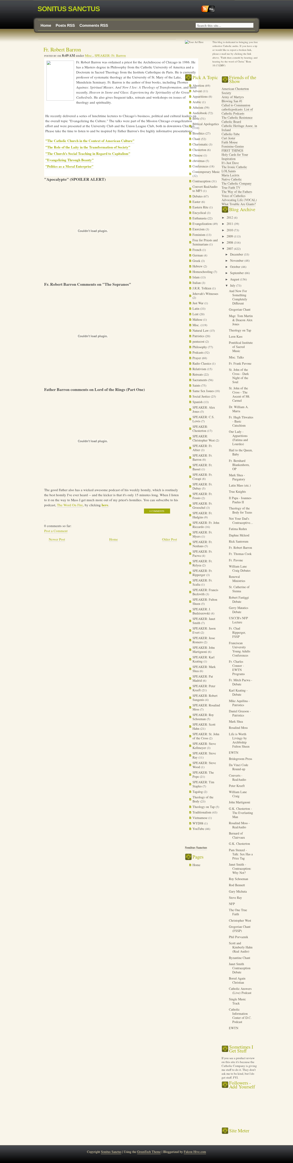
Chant (197, 139)
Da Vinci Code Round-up (238, 767)
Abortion (199, 85)
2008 (230, 242)
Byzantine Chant (239, 958)
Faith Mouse (230, 142)
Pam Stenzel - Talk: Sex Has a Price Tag (241, 854)
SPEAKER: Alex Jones (204, 409)
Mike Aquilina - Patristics (239, 703)
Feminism (199, 234)
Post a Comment (56, 530)
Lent (196, 314)
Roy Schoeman (238, 879)
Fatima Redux (238, 529)
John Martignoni (239, 802)
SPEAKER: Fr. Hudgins (202, 515)
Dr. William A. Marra (239, 409)
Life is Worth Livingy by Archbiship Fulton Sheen (239, 740)
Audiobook (200, 113)
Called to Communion (236, 105)
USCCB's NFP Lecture (238, 620)
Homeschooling (203, 271)
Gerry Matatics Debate (238, 610)
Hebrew (198, 266)
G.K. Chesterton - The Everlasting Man (241, 812)
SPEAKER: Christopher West (204, 438)
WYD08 (198, 823)
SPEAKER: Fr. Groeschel (202, 505)
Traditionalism (202, 812)
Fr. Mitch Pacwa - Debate (240, 682)
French (197, 250)
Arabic (197, 102)
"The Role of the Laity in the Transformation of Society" (87, 147)
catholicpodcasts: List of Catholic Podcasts (237, 111)
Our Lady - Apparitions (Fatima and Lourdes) (238, 437)
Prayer (197, 358)
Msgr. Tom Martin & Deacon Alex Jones (241, 320)
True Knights (237, 491)
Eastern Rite (201, 207)
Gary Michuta (238, 891)
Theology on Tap (204, 807)
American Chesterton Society (235, 90)
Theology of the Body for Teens (240, 510)
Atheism (198, 107)
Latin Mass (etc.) (240, 485)
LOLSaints (229, 171)
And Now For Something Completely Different (238, 297)
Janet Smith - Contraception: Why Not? (240, 868)
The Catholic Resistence (237, 117)
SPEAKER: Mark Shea (204, 669)
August (235, 279)
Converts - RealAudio (237, 777)
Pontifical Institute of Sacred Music (241, 346)
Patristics (199, 336)
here (105, 504)
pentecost (199, 341)
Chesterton (200, 150)
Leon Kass (235, 336)
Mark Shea (236, 721)
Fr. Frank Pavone (240, 363)
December (237, 254)
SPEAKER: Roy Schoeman (203, 717)
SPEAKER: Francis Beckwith (205, 592)
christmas (199, 161)
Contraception (202, 181)
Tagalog (198, 791)
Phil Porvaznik (238, 937)
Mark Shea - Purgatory (237, 477)
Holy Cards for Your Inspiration (235, 156)
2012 (230, 217)
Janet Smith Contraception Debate (239, 968)
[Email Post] (44, 518)
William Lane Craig (238, 794)
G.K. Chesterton (239, 843)
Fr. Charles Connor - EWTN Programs (237, 667)
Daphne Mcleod (239, 535)
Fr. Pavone (236, 560)
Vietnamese (200, 818)
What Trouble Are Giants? (239, 204)
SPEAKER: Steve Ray (204, 755)
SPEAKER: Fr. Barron (110, 55)
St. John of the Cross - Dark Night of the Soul (239, 375)
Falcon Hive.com (195, 1152)
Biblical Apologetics (206, 124)
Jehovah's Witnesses (205, 293)
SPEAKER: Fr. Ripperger (202, 572)
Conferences (201, 166)
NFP (232, 904)
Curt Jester (228, 138)
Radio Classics (202, 363)
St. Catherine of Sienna (239, 589)
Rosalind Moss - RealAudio (239, 825)
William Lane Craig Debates (239, 568)
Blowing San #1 (232, 101)
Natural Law (201, 330)
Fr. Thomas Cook (240, 554)
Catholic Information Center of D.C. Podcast (240, 1015)
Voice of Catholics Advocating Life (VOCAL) (239, 198)
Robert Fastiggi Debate (239, 599)
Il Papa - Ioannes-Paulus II (240, 500)
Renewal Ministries (237, 578)
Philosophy (200, 347)
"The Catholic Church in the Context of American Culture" (89, 140)
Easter (197, 201)
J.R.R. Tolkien (202, 288)
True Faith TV (231, 187)
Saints (197, 385)
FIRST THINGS (232, 150)
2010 (230, 230)
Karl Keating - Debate (238, 692)
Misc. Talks (236, 357)
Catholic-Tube (231, 134)
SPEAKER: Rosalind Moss (206, 707)
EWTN (233, 752)
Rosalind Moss (238, 727)
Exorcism (199, 229)
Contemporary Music (206, 172)
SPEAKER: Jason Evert (204, 630)
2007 (230, 248)
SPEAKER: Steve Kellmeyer (204, 745)
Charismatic (201, 144)
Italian (197, 282)
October (235, 266)
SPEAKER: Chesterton (200, 428)
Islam (197, 277)
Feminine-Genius (233, 146)
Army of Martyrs (233, 97)
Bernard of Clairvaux (237, 835)
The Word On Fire (70, 505)
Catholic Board (231, 121)
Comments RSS (93, 25)
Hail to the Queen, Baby (241, 452)
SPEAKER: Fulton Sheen (205, 601)
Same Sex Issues (204, 391)
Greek (197, 260)
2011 (230, 223)
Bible (196, 118)
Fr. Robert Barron (62, 49)
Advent (198, 91)
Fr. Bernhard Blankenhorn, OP (239, 464)
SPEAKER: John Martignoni (204, 649)
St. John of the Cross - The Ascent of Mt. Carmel (239, 394)
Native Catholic (232, 179)
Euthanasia (200, 218)
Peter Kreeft (237, 785)
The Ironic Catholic (234, 167)
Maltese (198, 319)
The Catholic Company (237, 183)
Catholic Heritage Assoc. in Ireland (239, 128)
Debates (198, 196)
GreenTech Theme (149, 1152)
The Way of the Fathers (237, 191)
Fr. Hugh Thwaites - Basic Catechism (241, 421)
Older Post (169, 539)
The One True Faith (238, 912)
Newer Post (57, 539)
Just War (198, 303)
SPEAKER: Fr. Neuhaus (202, 544)
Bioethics (199, 133)
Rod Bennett (237, 885)
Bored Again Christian (237, 980)
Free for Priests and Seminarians (205, 242)
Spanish (198, 402)
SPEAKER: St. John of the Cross (206, 736)
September (237, 273)
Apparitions (201, 96)
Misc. (89, 55)
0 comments (156, 511)
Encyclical (200, 212)
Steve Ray (235, 897)
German (198, 255)
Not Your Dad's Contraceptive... (241, 520)
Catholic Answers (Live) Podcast (240, 990)
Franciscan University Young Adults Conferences (239, 649)
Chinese (198, 155)
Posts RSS (65, 25)
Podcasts (198, 352)
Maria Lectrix (230, 175)
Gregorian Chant (239, 309)
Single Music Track (237, 1001)
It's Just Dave (230, 163)
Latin (196, 308)
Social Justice (202, 396)
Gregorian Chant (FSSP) (239, 928)
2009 (230, 236)
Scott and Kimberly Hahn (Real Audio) (240, 947)
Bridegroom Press (240, 758)
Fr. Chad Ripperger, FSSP (237, 632)
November (237, 260)
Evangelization (203, 223)
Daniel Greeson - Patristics (240, 713)
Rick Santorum (238, 541)
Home (46, 25)
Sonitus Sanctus (69, 9)
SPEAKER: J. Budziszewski (202, 611)
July (233, 285)
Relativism (200, 369)
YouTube (199, 828)
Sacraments (200, 380)
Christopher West (240, 920)
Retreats (198, 374)
